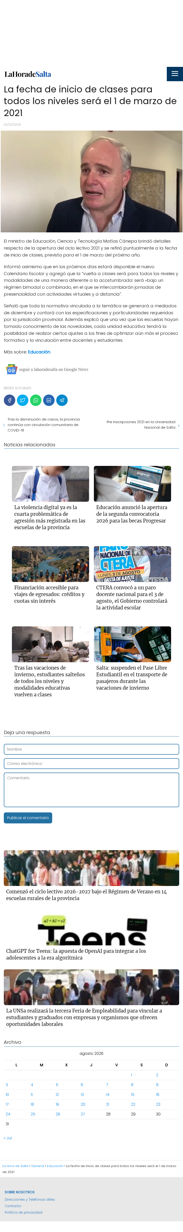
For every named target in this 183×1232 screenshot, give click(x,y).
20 (83, 1104)
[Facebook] (9, 400)
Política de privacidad (23, 1212)
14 (107, 1094)
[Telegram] (62, 400)
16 (157, 1094)
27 (83, 1114)
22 (133, 1104)
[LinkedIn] (49, 400)
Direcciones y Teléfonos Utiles (30, 1199)
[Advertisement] (91, 33)
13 (82, 1094)
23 (158, 1104)
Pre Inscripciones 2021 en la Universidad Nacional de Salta (141, 424)
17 (7, 1104)
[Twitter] (22, 400)
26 (58, 1114)
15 (132, 1094)
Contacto (13, 1206)
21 (107, 1104)
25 (33, 1114)
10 (7, 1094)
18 (32, 1104)
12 (57, 1094)
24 (8, 1114)
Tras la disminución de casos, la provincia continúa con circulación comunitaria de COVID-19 (44, 425)
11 (32, 1094)
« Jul (8, 1138)
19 (57, 1104)
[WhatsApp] (35, 400)
